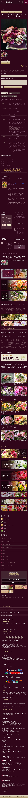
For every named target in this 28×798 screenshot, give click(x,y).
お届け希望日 (4, 73)
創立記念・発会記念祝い (12, 785)
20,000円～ (4, 752)
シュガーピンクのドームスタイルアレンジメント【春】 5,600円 (7, 427)
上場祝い (13, 784)
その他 (23, 746)
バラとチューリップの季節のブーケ (16, 260)
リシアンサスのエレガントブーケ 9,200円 (7, 441)
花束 (3, 739)
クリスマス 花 (13, 763)
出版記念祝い (20, 785)
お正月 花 (19, 763)
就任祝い (17, 784)
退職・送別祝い (5, 556)
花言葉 (4, 791)
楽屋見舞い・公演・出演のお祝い (9, 562)
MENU (26, 2)
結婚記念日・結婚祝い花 (15, 720)
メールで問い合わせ (21, 796)
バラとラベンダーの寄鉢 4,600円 (18, 384)
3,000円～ (4, 751)
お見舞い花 (4, 550)
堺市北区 (18, 757)
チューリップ (20, 769)
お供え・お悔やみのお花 (7, 547)
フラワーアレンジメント (9, 739)
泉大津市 (14, 757)
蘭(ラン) (3, 770)
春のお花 (4, 776)
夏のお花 (8, 776)
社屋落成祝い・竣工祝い (6, 784)
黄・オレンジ (9, 746)
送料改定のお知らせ (9, 615)
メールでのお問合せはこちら (14, 579)
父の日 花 (15, 762)
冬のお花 (16, 776)
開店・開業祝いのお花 (6, 544)
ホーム (1, 5)
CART (22, 2)
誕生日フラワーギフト (6, 538)
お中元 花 (19, 762)
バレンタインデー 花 (6, 764)
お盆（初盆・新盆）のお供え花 (7, 730)
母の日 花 (4, 762)
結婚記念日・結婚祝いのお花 (8, 541)
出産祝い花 (9, 722)
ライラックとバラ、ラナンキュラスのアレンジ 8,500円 (20, 398)
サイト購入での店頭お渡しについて (12, 612)
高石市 (11, 757)
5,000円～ (9, 751)
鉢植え (3, 740)
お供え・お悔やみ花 (14, 721)
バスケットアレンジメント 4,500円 (5, 384)
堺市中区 (23, 757)
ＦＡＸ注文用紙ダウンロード (19, 246)
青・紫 (20, 746)
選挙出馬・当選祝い (5, 786)
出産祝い (4, 553)
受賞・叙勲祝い (4, 783)
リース (6, 740)
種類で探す (6, 5)
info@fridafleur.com (8, 598)
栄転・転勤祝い (22, 784)
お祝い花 (9, 780)
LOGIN (19, 2)
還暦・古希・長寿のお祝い (7, 565)
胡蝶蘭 (3, 741)
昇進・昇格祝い (4, 785)
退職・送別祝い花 (15, 722)
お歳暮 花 (8, 763)
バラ (3, 769)
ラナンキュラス (14, 769)
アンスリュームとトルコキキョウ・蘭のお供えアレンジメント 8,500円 (7, 398)
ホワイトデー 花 (10, 762)
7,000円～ (13, 751)
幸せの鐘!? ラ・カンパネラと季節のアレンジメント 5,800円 (7, 412)
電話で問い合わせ (8, 796)
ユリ (24, 769)
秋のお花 (12, 776)
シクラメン (11, 771)
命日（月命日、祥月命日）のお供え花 (8, 727)
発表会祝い (10, 783)
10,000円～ (18, 751)
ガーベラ (7, 770)
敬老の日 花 (4, 763)
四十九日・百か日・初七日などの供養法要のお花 (10, 725)
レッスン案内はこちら (21, 367)
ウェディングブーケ (17, 734)
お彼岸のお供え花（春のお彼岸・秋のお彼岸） (10, 731)
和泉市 (8, 757)
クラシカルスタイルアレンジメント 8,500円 (20, 427)
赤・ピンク (4, 746)
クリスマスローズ (5, 771)
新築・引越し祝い (5, 559)
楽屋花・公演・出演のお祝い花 (15, 723)
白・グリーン (15, 746)
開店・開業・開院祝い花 (6, 721)
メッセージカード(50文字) (7, 78)
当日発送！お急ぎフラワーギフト (9, 568)
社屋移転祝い (15, 783)
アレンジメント (11, 5)
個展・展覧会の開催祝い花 (7, 732)
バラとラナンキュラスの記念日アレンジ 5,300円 (20, 441)
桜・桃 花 (12, 764)
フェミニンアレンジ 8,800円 (17, 412)
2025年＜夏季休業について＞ (11, 609)
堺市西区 (4, 757)
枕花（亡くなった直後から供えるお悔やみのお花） (11, 724)
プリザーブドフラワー (18, 739)
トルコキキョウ (8, 769)
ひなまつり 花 (17, 764)
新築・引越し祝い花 (5, 723)
